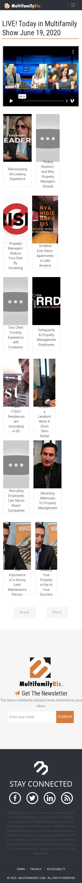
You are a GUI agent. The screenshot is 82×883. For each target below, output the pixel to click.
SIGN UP (66, 717)
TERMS (21, 869)
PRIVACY (36, 869)
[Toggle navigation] (73, 5)
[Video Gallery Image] (17, 138)
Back (25, 612)
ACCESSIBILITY (56, 869)
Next (57, 612)
